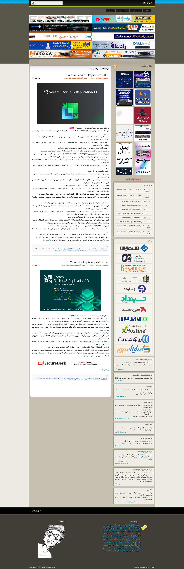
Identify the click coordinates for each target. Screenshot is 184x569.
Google (60, 249)
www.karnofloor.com (121, 463)
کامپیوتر (74, 78)
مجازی (121, 548)
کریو (107, 550)
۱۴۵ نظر (37, 78)
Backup (45, 249)
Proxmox (81, 249)
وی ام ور (128, 550)
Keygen (115, 531)
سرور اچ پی (125, 362)
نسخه (133, 551)
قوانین (110, 10)
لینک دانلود (66, 250)
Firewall (112, 528)
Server (97, 249)
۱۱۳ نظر (37, 265)
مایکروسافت (129, 547)
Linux (124, 533)
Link (117, 533)
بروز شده (96, 379)
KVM (70, 249)
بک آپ (88, 250)
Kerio (131, 528)
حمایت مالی (122, 10)
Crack (73, 378)
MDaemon (106, 536)
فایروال (112, 545)
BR (60, 378)
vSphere (122, 542)
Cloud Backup (66, 378)
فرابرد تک (118, 484)
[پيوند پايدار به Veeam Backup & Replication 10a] (89, 261)
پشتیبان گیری (83, 78)
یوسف (101, 78)
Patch (126, 536)
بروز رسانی (112, 542)
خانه (146, 10)
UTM (111, 539)
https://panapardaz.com (122, 418)
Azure (40, 249)
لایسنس (72, 250)
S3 (93, 249)
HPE (117, 528)
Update (106, 539)
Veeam (93, 250)
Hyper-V (66, 249)
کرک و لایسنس (103, 333)
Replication (88, 249)
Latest (123, 531)
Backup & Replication (51, 378)
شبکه (77, 78)
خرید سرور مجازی (120, 396)
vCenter (117, 539)
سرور (80, 250)
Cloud (50, 249)
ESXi (105, 528)
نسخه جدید (100, 324)
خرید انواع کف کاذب (121, 461)
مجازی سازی (67, 78)
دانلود (84, 250)
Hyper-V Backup (86, 378)
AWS (36, 249)
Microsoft (116, 536)
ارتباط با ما (136, 10)
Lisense (75, 249)
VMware (98, 250)
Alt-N (104, 526)
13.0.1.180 (103, 249)
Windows (104, 250)
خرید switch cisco (120, 432)
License (107, 533)
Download (132, 525)
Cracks (55, 249)
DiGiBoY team (50, 567)
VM (101, 379)
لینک (138, 547)
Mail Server (134, 533)
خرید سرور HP (119, 369)
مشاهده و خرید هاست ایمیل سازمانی (126, 501)
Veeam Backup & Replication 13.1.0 (133, 201)
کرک (76, 250)
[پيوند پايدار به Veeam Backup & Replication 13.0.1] (87, 74)
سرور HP (118, 445)
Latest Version (134, 531)
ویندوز (64, 379)
